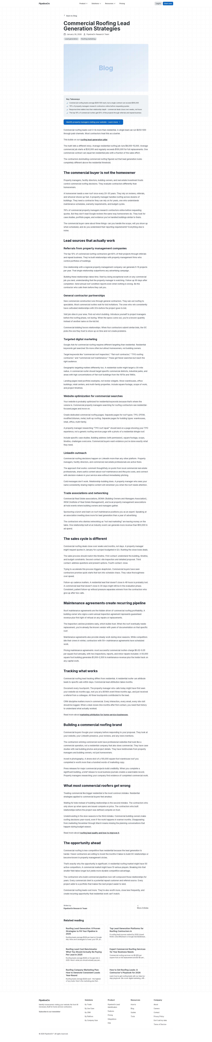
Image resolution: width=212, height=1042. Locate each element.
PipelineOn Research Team (97, 34)
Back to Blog (71, 16)
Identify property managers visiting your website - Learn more (92, 122)
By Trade (88, 1004)
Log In (158, 3)
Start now (168, 3)
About (156, 1004)
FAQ (109, 1023)
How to (133, 1004)
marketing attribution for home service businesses (104, 714)
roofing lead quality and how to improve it (99, 833)
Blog (132, 1008)
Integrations (112, 1019)
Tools (133, 1016)
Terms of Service (160, 1024)
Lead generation (71, 39)
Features (111, 1011)
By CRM (88, 1012)
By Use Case (89, 1008)
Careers (157, 1008)
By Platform (89, 1016)
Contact (156, 1012)
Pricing (122, 3)
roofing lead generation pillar (93, 139)
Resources (109, 3)
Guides (133, 1012)
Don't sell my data (160, 1020)
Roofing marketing (88, 39)
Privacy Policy (159, 1016)
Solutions (95, 3)
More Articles (142, 908)
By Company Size (91, 1020)
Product (82, 3)
